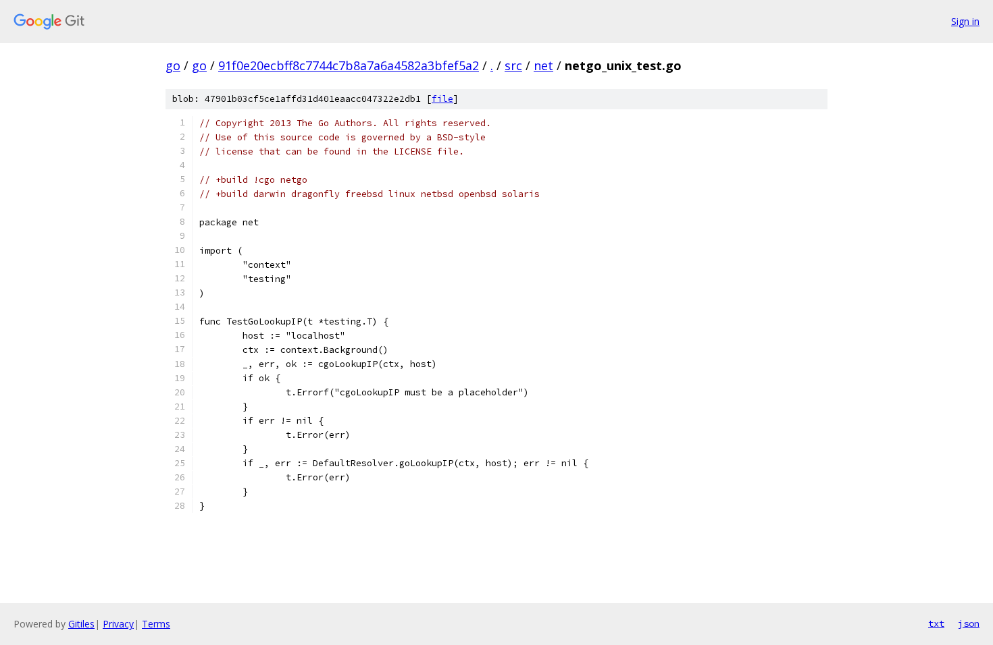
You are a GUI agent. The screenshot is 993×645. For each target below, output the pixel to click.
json (968, 623)
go (173, 65)
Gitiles (81, 623)
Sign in (965, 21)
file (442, 99)
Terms (156, 623)
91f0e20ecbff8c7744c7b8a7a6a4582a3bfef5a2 (348, 65)
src (513, 65)
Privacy (118, 623)
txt (936, 623)
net (543, 65)
